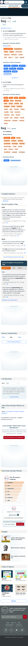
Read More (5, 201)
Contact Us (19, 624)
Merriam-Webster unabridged (14, 437)
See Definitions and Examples (13, 518)
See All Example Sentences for (14, 257)
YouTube (16, 630)
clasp (13, 268)
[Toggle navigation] (26, 2)
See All (13, 601)
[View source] (7, 223)
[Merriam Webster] (13, 508)
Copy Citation (15, 397)
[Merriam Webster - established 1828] (1, 2)
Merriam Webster (5, 610)
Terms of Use (18, 626)
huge (19, 337)
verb (14, 21)
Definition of (6, 28)
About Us (13, 622)
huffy (3, 337)
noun (13, 128)
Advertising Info (9, 624)
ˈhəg (3, 24)
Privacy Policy (10, 626)
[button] (14, 6)
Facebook (6, 630)
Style (3, 383)
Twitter (11, 630)
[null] (18, 515)
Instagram (22, 630)
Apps (19, 622)
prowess (13, 515)
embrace (20, 268)
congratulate (6, 268)
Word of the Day (13, 512)
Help (8, 622)
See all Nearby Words (13, 342)
